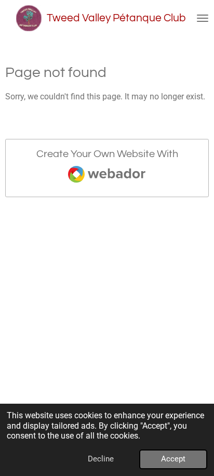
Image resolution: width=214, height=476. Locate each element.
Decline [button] (101, 459)
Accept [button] (173, 459)
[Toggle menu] (202, 18)
